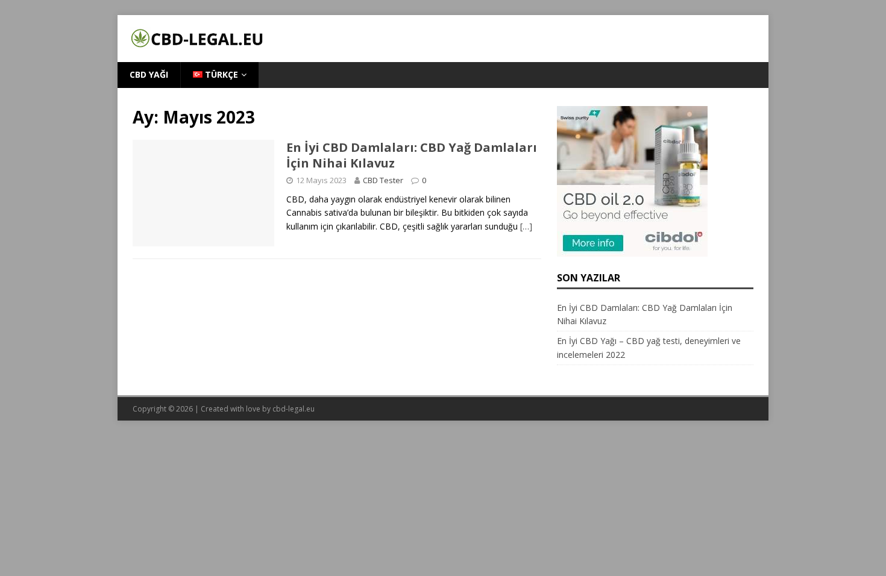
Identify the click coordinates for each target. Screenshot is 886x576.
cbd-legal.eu (293, 409)
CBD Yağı (149, 74)
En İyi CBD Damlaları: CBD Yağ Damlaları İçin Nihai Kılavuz (411, 155)
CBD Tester (383, 180)
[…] (526, 226)
